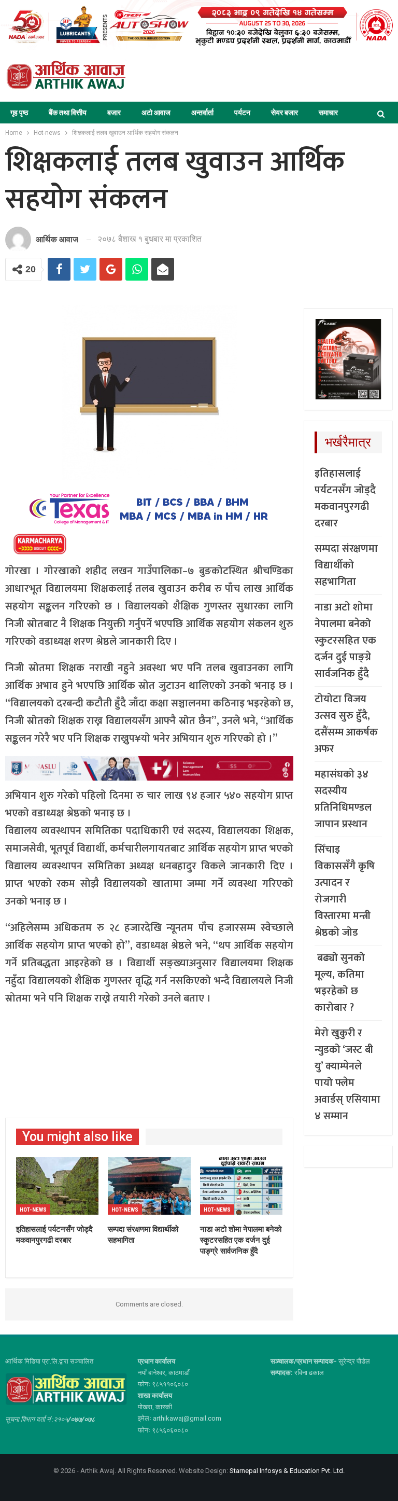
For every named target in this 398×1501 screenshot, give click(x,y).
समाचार (328, 112)
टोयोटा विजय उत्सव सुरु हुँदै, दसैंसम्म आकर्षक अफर (346, 724)
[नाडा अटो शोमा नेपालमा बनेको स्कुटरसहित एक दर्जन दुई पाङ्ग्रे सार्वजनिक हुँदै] (241, 1186)
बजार (114, 112)
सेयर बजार (284, 112)
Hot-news (33, 1209)
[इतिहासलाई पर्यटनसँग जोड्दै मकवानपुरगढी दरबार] (57, 1186)
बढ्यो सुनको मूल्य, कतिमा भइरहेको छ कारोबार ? (340, 983)
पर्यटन (242, 112)
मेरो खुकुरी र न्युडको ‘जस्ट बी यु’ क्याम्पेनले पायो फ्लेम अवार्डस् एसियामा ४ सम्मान (347, 1074)
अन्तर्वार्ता (202, 112)
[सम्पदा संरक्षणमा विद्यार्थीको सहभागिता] (149, 1186)
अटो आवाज (155, 112)
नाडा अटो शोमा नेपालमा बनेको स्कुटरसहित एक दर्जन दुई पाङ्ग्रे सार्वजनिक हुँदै (345, 641)
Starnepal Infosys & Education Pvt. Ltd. (287, 1471)
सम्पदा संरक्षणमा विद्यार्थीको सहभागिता (346, 565)
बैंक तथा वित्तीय (68, 112)
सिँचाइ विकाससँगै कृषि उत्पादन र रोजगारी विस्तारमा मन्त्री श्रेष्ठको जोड (345, 891)
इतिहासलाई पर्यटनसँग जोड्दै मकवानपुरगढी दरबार (345, 498)
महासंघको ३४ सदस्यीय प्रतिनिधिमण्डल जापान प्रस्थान (343, 799)
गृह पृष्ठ (19, 112)
